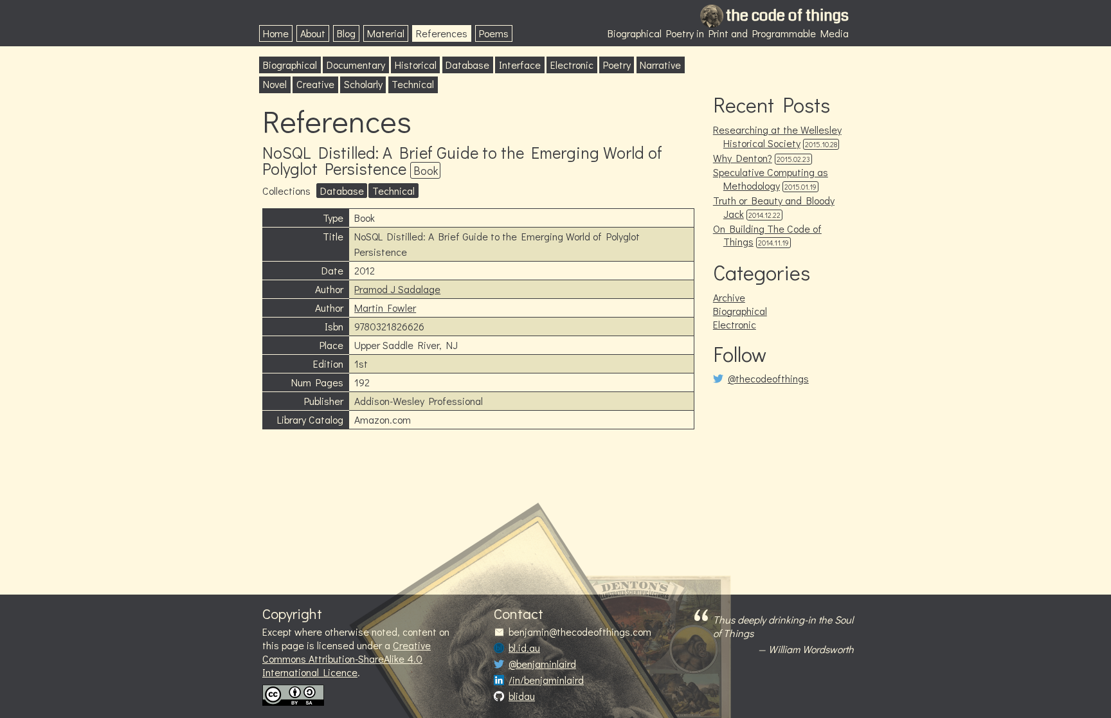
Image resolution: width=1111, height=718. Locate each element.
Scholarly (363, 84)
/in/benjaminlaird (546, 680)
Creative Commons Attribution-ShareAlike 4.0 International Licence (346, 658)
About (312, 33)
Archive (729, 297)
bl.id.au (524, 648)
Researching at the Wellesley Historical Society (777, 136)
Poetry (617, 64)
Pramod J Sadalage (397, 289)
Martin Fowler (385, 307)
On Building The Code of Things (767, 235)
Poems (494, 33)
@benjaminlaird (542, 664)
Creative (315, 84)
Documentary (356, 64)
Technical (413, 84)
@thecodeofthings (768, 378)
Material (385, 33)
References (441, 33)
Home (276, 33)
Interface (520, 64)
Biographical (290, 64)
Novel (275, 84)
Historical (416, 64)
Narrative (660, 64)
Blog (346, 33)
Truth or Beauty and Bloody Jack (774, 206)
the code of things (787, 15)
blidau (522, 696)
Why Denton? (742, 158)
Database (467, 64)
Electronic (571, 64)
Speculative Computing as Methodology (770, 178)
